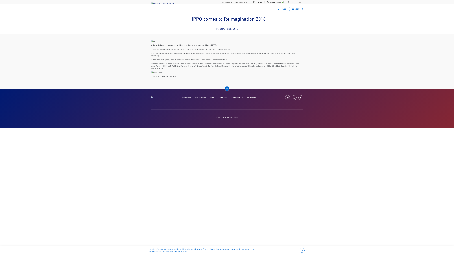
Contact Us (296, 2)
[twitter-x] (294, 97)
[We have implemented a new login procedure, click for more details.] (282, 2)
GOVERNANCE (186, 98)
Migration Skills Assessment (237, 2)
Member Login (275, 2)
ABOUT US (213, 98)
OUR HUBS (223, 98)
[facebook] (300, 97)
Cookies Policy (181, 251)
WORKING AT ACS (237, 98)
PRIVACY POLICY (200, 98)
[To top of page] (227, 88)
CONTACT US (251, 98)
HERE (158, 76)
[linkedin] (287, 97)
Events (259, 2)
